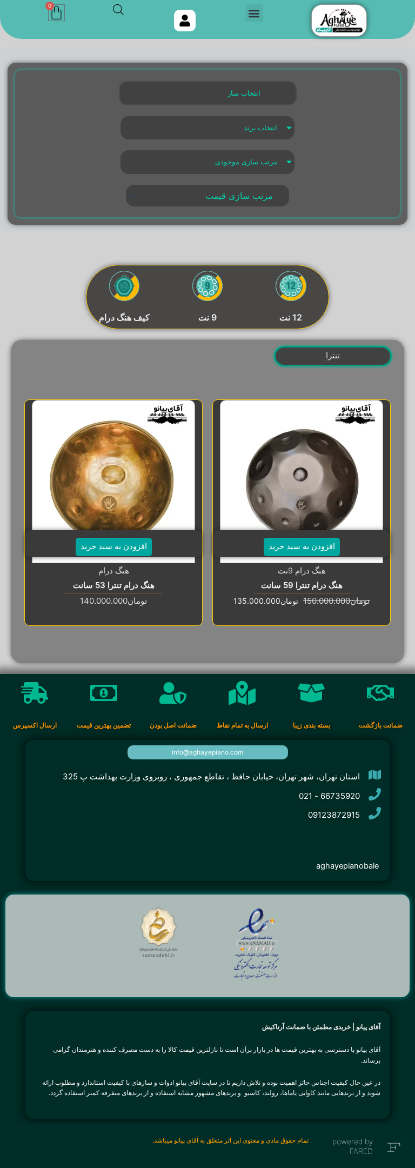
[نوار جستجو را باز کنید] (118, 9)
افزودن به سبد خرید (302, 546)
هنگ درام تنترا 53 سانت (114, 585)
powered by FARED (352, 1146)
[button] (254, 13)
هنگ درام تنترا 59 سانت (302, 585)
